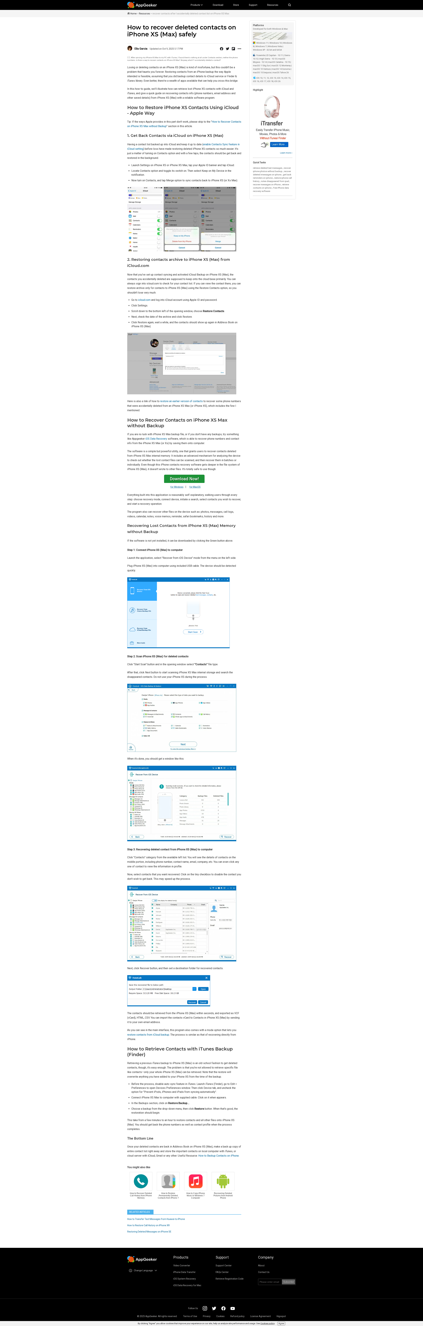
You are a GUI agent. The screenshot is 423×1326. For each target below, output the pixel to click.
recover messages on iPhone (267, 184)
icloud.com (144, 299)
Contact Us (263, 1272)
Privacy (207, 1316)
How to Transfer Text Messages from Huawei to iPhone (156, 1219)
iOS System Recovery (184, 1278)
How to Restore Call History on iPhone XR (148, 1225)
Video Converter (181, 1265)
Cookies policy (267, 1323)
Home (133, 13)
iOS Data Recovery (156, 438)
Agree (281, 1323)
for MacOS (195, 487)
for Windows (176, 487)
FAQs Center (222, 1272)
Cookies (220, 1316)
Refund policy (237, 1316)
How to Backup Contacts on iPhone (218, 1155)
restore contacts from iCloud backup (148, 1034)
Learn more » (286, 153)
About (261, 1265)
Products (196, 5)
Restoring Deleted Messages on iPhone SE (149, 1231)
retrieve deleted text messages (267, 168)
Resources (272, 5)
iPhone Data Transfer (184, 1272)
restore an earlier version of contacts (181, 401)
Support (253, 5)
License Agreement (260, 1316)
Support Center (224, 1265)
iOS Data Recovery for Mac (187, 1285)
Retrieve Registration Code (230, 1278)
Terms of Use (190, 1316)
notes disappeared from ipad (275, 181)
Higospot (281, 1316)
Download (218, 5)
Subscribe (288, 1282)
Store (236, 5)
